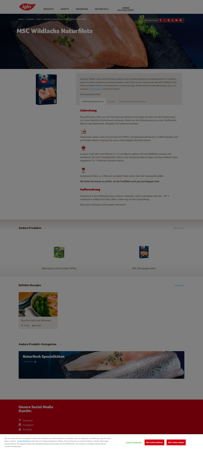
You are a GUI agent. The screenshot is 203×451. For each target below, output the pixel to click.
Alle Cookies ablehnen (154, 442)
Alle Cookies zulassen (176, 442)
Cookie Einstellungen (134, 442)
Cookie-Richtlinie (23, 441)
